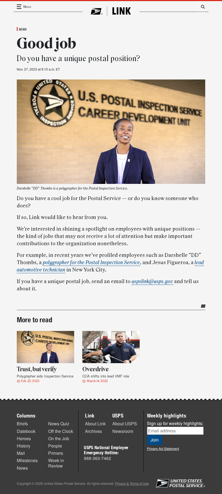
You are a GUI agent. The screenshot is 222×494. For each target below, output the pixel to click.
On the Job (58, 438)
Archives (93, 431)
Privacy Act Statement (163, 448)
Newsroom (122, 431)
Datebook (26, 431)
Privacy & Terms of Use (132, 483)
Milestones (27, 460)
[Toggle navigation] (19, 6)
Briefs (22, 423)
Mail (21, 453)
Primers (55, 453)
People (55, 446)
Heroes (24, 438)
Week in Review (56, 463)
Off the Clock (60, 431)
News (23, 29)
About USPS (124, 423)
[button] (201, 6)
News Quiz (58, 423)
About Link (95, 423)
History (23, 446)
